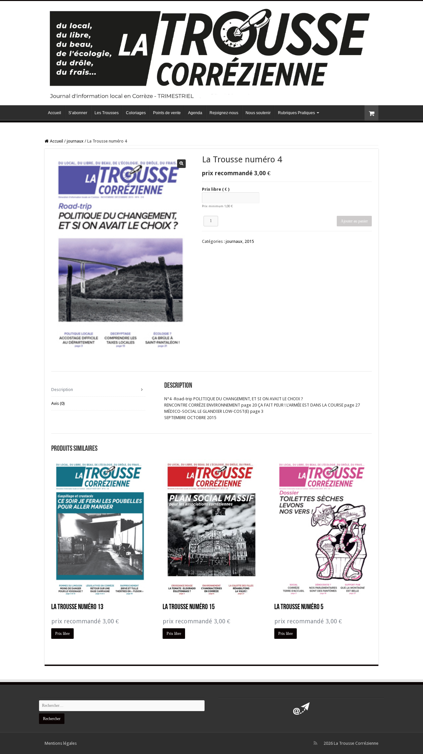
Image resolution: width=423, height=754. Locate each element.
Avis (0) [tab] (58, 403)
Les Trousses (107, 113)
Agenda (195, 113)
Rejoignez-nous (224, 113)
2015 (249, 241)
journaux (75, 141)
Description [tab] (62, 389)
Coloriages (136, 113)
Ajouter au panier (354, 221)
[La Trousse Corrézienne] (211, 52)
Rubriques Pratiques (296, 113)
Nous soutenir (258, 113)
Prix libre (215, 189)
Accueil (54, 113)
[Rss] (315, 743)
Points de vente (167, 113)
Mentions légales (61, 743)
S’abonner (77, 113)
